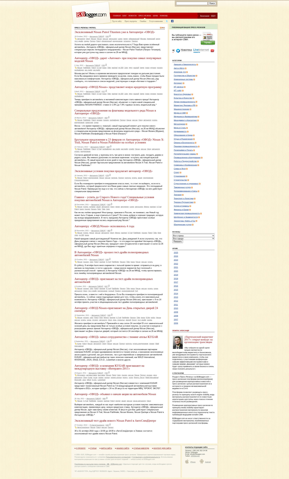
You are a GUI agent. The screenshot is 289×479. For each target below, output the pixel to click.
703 (106, 373)
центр (158, 39)
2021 (176, 267)
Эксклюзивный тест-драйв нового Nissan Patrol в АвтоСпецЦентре (115, 420)
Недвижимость (180, 131)
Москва (143, 39)
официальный (134, 39)
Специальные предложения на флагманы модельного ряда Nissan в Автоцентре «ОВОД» (115, 111)
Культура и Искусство (183, 98)
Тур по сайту (117, 21)
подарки (92, 207)
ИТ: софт (178, 90)
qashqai (114, 68)
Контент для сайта (162, 448)
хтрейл (131, 149)
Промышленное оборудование (187, 157)
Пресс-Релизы (81, 28)
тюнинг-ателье (116, 377)
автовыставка (91, 375)
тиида (142, 68)
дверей (128, 320)
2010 (176, 308)
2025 (176, 253)
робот (153, 317)
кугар (95, 377)
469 (108, 147)
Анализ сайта (123, 448)
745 (108, 341)
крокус (125, 377)
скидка (86, 41)
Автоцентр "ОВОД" (97, 36)
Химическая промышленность (187, 213)
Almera (146, 207)
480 (108, 231)
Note (99, 209)
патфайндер (79, 70)
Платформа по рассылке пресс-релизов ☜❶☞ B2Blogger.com (98, 464)
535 (109, 315)
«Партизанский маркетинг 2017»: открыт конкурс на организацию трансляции (198, 339)
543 (107, 36)
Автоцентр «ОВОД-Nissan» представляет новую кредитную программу (118, 87)
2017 (176, 282)
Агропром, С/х (180, 72)
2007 (176, 320)
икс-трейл (88, 70)
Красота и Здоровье (182, 94)
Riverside (78, 380)
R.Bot (148, 317)
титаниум (127, 41)
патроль (114, 178)
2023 (176, 260)
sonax (156, 288)
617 (103, 91)
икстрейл (96, 70)
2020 (176, 271)
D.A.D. (94, 380)
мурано (153, 68)
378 (107, 175)
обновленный (106, 41)
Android (208, 462)
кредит (118, 401)
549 (107, 259)
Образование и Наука (183, 135)
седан (96, 122)
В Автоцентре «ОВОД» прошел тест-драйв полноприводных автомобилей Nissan (112, 253)
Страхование (179, 176)
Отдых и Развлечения (183, 139)
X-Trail (99, 68)
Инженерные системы (183, 79)
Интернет (178, 83)
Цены (155, 15)
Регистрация (204, 15)
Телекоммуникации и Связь (185, 191)
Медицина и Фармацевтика (185, 116)
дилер (125, 39)
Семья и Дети (180, 169)
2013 (176, 297)
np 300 (81, 235)
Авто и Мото (179, 68)
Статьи (93, 448)
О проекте (80, 448)
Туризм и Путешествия (183, 202)
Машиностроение (181, 109)
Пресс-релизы (144, 15)
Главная (117, 15)
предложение (148, 178)
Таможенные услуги (182, 187)
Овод (88, 39)
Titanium (135, 41)
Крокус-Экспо (139, 377)
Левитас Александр (180, 330)
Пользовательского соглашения (118, 457)
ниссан (105, 39)
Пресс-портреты (131, 21)
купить (154, 120)
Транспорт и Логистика (183, 198)
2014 (176, 293)
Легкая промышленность (184, 102)
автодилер (125, 207)
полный (111, 291)
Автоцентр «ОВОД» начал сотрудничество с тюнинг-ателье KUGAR (116, 337)
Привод (118, 291)
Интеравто (81, 375)
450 (106, 118)
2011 (176, 305)
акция (140, 178)
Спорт (176, 172)
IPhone (193, 462)
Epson (134, 320)
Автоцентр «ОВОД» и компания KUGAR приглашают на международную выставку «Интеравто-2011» (109, 367)
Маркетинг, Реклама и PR (184, 105)
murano (160, 68)
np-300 (120, 68)
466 (104, 398)
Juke (126, 68)
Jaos (84, 380)
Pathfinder (87, 68)
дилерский (151, 39)
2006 (176, 323)
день (115, 320)
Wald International (151, 377)
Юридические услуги (182, 224)
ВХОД (213, 15)
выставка (101, 375)
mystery (95, 320)
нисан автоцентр (139, 401)
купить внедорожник (140, 343)
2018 (176, 279)
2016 (176, 286)
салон (120, 39)
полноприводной (128, 291)
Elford (89, 380)
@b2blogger (195, 456)
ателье (107, 377)
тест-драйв (79, 41)
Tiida (109, 68)
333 (103, 65)
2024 (176, 256)
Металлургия (179, 124)
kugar (79, 343)
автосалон (113, 39)
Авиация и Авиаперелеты (185, 64)
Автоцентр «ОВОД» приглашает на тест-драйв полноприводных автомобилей (114, 280)
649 (107, 425)
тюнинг (151, 343)
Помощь (164, 15)
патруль (128, 178)
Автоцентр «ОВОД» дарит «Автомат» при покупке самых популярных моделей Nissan (118, 59)
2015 (176, 290)
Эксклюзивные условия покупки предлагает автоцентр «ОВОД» (114, 171)
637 (106, 286)
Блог (125, 15)
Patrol (98, 41)
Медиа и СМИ (180, 113)
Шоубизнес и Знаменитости (186, 217)
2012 (176, 301)
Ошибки (143, 21)
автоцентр (81, 39)
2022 (176, 264)
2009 (176, 312)
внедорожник (118, 41)
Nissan (93, 39)
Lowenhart (101, 380)
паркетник (89, 122)
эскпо (131, 377)
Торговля (178, 195)
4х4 (136, 291)
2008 (176, 316)
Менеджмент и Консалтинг (185, 120)
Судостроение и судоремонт (186, 184)
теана (147, 68)
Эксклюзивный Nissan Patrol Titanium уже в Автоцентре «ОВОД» (115, 32)
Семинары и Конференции (185, 165)
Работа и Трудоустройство (185, 161)
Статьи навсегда (141, 448)
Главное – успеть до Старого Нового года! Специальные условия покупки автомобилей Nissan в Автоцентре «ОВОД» (114, 198)
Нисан (99, 39)
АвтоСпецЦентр (83, 427)
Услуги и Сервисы (181, 206)
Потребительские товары (185, 154)
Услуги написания (156, 21)
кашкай (136, 68)
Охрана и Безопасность (184, 143)
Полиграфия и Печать (183, 150)
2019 (176, 275)
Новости (133, 15)
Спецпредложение (82, 180)
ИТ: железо (178, 87)
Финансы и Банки (181, 210)
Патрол (92, 41)
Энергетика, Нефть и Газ (184, 221)
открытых (121, 320)
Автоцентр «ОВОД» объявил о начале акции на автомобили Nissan (115, 394)
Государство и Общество (184, 76)
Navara (93, 209)
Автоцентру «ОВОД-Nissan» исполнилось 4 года (104, 226)
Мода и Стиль (180, 128)
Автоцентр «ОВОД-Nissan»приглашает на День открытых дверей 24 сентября (116, 309)
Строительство (180, 180)
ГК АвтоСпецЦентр (97, 425)
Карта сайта (106, 448)
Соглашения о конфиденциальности (146, 457)
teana (104, 68)
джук (130, 68)
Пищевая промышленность (185, 146)
